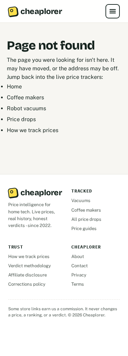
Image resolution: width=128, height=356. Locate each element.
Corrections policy (26, 284)
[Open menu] (112, 11)
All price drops (86, 219)
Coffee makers (25, 97)
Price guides (84, 228)
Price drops (21, 119)
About (77, 256)
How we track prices (32, 130)
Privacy (78, 274)
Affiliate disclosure (27, 274)
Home (14, 86)
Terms (77, 284)
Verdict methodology (29, 265)
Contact (79, 265)
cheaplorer (41, 11)
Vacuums (80, 200)
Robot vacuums (26, 108)
